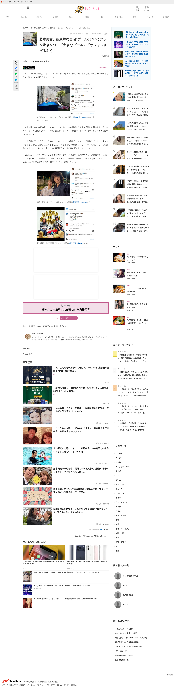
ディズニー (120, 484)
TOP (7, 17)
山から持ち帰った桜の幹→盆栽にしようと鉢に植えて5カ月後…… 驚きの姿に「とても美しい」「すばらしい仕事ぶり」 (138, 230)
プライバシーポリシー (44, 685)
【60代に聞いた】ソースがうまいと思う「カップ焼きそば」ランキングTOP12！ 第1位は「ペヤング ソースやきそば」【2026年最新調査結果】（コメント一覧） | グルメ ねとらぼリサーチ (134, 412)
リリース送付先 (120, 651)
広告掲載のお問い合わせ (123, 655)
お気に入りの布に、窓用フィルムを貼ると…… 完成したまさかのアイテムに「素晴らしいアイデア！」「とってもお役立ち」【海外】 (137, 114)
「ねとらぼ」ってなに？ (123, 629)
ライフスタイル (121, 502)
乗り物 (118, 507)
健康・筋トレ (121, 515)
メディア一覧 (6, 685)
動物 (134, 17)
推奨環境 (73, 685)
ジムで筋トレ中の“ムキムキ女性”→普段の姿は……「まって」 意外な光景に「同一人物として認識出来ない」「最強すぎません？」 (138, 172)
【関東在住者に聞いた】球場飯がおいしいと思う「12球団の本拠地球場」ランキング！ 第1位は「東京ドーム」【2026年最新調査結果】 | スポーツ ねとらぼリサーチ (133, 361)
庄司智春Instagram (76, 243)
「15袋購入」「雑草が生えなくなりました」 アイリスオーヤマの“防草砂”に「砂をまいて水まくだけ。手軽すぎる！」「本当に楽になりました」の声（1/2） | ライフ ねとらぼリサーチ (133, 429)
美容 (117, 551)
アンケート (118, 247)
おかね (118, 462)
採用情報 (67, 685)
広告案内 (23, 685)
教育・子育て (121, 542)
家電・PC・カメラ (123, 529)
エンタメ (39, 17)
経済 (117, 546)
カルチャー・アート (123, 467)
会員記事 (166, 17)
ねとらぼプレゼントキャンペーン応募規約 (130, 638)
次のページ (70, 318)
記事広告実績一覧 (121, 660)
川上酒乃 (106, 56)
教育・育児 (119, 17)
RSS (54, 685)
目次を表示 (103, 67)
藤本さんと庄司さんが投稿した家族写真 (66, 309)
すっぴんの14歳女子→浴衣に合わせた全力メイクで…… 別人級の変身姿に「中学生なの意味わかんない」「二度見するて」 (138, 202)
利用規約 (170, 675)
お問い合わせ (31, 685)
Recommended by (94, 529)
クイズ (55, 17)
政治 (117, 538)
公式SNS (15, 685)
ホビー (118, 498)
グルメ (71, 17)
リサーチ (150, 17)
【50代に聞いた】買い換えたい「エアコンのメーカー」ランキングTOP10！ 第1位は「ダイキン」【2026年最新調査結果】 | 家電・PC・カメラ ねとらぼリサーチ (133, 395)
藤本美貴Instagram (80, 117)
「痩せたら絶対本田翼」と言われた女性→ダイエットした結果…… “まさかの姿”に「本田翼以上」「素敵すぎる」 (137, 100)
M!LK (125, 585)
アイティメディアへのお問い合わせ (127, 646)
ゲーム (118, 480)
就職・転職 (120, 533)
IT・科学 (119, 453)
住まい (102, 17)
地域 (87, 17)
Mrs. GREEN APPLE (130, 576)
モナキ (125, 604)
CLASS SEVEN (128, 595)
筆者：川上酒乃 (38, 333)
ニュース (24, 17)
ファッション (121, 493)
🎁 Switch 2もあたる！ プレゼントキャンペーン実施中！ (17, 1)
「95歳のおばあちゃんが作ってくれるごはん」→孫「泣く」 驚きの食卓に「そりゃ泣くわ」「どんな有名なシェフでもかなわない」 (138, 216)
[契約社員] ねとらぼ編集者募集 (125, 642)
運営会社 (60, 685)
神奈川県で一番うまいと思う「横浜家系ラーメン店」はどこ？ (137, 323)
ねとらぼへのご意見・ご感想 (125, 633)
